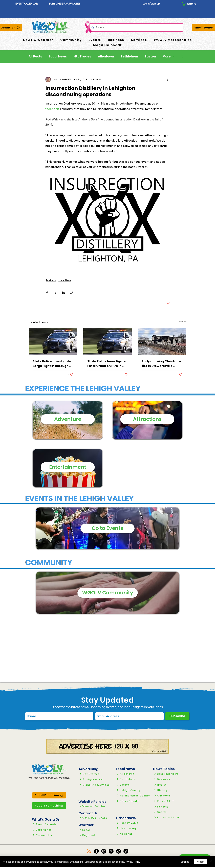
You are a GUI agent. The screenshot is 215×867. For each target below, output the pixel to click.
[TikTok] (118, 851)
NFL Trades (82, 56)
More (167, 56)
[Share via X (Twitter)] (55, 292)
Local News (58, 56)
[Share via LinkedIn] (63, 292)
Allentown (106, 56)
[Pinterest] (125, 851)
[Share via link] (71, 292)
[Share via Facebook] (47, 292)
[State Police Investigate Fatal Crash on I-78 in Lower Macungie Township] (107, 341)
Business (51, 280)
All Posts (35, 56)
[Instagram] (103, 851)
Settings (185, 861)
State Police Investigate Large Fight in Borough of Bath (53, 363)
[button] (64, 3)
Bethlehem (129, 56)
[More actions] (168, 79)
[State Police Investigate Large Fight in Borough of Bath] (53, 341)
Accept (200, 861)
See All (182, 321)
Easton (150, 56)
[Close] (211, 861)
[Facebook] (96, 851)
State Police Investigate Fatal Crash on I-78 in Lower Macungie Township (106, 363)
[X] (111, 851)
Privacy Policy (132, 861)
